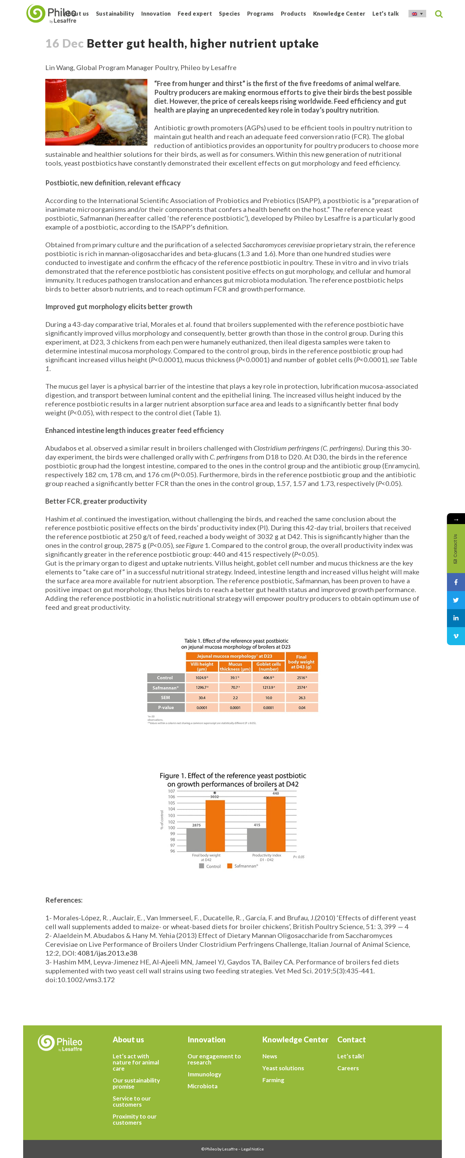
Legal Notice (252, 1149)
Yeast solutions (283, 1068)
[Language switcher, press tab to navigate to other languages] (417, 14)
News (269, 1056)
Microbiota (203, 1086)
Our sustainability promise (136, 1083)
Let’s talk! (350, 1056)
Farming (273, 1080)
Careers (348, 1068)
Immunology (204, 1074)
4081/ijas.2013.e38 (108, 953)
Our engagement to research (214, 1059)
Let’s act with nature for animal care (136, 1062)
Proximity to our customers (135, 1119)
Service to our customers (132, 1101)
